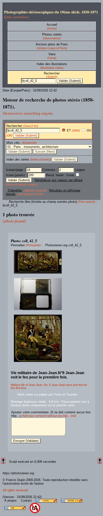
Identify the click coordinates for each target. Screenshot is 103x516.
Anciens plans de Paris (52, 44)
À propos (11, 500)
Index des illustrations (52, 64)
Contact (27, 500)
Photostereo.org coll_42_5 (63, 245)
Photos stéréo (52, 34)
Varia (51, 54)
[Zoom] (51, 262)
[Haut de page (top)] (3, 461)
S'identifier (15, 190)
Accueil (52, 24)
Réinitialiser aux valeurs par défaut (58, 180)
